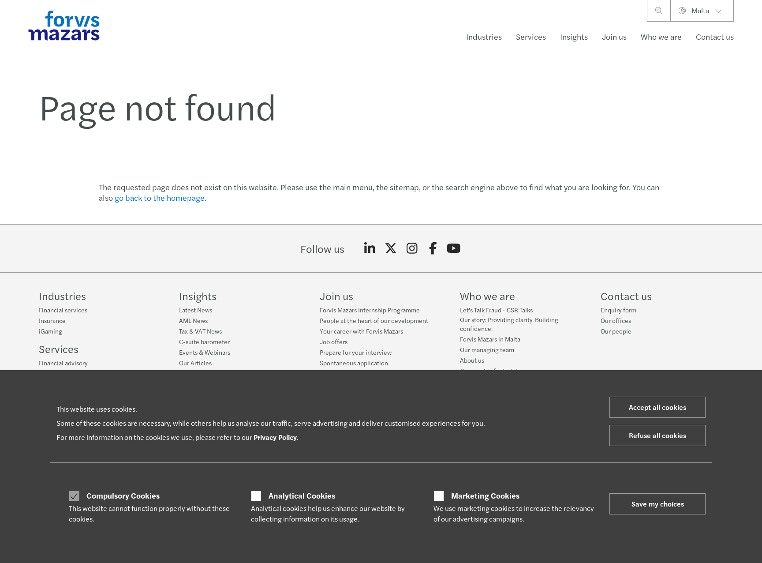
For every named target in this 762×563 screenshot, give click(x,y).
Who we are (661, 36)
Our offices (616, 320)
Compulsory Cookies (123, 495)
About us (472, 360)
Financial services (63, 309)
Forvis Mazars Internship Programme (370, 309)
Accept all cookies (657, 407)
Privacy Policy (275, 437)
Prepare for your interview (356, 352)
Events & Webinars (204, 352)
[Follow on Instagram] (412, 248)
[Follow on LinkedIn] (369, 248)
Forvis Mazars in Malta (490, 338)
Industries (484, 36)
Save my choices (657, 504)
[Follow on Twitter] (391, 248)
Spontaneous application (354, 362)
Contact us (715, 36)
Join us (614, 36)
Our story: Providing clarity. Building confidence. (509, 324)
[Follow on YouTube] (454, 248)
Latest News (195, 309)
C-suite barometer (204, 341)
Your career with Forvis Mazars (361, 331)
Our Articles (195, 362)
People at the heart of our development (374, 320)
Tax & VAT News (200, 331)
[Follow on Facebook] (433, 248)
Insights (574, 36)
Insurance (52, 320)
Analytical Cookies (302, 495)
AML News (193, 320)
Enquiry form (618, 309)
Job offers (333, 341)
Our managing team (487, 349)
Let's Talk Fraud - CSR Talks (496, 309)
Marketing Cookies (485, 495)
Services (531, 36)
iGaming (50, 331)
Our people (616, 331)
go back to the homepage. (160, 197)
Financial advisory (63, 362)
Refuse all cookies (657, 435)
